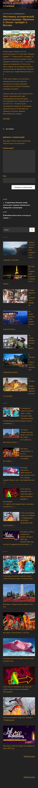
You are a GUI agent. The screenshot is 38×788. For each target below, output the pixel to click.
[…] (13, 423)
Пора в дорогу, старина (13, 4)
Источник (6, 118)
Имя (4, 176)
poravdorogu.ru (19, 13)
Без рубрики (10, 129)
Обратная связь (29, 756)
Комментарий (8, 148)
